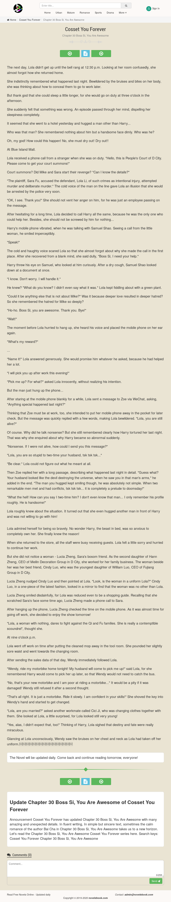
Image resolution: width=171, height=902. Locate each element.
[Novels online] (18, 8)
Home (47, 12)
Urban (59, 12)
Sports (98, 12)
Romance (85, 12)
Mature (71, 12)
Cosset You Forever (29, 19)
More (122, 12)
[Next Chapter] (101, 53)
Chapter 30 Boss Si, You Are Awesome (63, 19)
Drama (110, 12)
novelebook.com (98, 897)
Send (155, 881)
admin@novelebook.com (139, 894)
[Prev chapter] (70, 53)
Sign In (156, 8)
